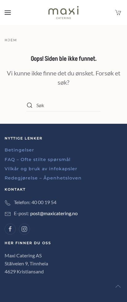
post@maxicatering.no (54, 213)
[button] (8, 12)
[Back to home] (63, 12)
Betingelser (19, 150)
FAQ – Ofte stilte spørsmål (38, 159)
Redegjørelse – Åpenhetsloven (43, 178)
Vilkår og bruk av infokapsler (41, 168)
